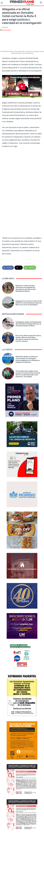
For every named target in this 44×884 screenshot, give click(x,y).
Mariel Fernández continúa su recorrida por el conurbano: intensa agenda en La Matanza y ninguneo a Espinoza (28, 359)
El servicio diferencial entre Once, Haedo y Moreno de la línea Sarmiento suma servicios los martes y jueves (28, 338)
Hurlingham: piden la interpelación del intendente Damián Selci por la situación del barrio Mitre (28, 324)
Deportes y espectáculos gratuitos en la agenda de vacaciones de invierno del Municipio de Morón (26, 288)
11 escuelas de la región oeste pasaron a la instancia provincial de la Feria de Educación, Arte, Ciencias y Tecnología (28, 374)
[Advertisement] (22, 857)
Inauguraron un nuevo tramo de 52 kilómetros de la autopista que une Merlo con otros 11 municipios (29, 303)
